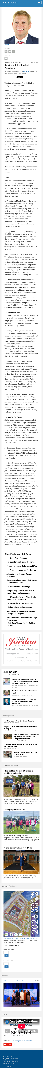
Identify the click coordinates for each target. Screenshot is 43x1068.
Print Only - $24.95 (9, 949)
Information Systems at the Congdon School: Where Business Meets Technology (24, 701)
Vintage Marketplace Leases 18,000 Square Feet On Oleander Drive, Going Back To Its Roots (26, 737)
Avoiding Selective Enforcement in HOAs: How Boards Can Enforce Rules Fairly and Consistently (25, 681)
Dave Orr (14, 685)
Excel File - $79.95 (9, 961)
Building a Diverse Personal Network (20, 562)
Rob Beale (26, 71)
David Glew (15, 705)
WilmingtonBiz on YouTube (22, 1041)
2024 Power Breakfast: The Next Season (15, 981)
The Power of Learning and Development (21, 570)
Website (6, 44)
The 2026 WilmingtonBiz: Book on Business (19, 938)
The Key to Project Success (16, 558)
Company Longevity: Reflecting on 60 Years (22, 566)
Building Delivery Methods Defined (19, 607)
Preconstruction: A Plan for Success (20, 603)
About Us (9, 1066)
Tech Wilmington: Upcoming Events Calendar (19, 721)
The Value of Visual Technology (18, 587)
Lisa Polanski (15, 695)
